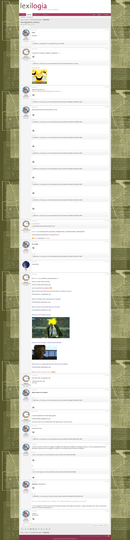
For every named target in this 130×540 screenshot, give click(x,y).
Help (102, 536)
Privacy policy (97, 536)
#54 (108, 481)
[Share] (105, 30)
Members (45, 14)
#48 (108, 274)
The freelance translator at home (43, 372)
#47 (108, 261)
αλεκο (36, 238)
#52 (108, 425)
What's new (37, 14)
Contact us (82, 536)
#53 (108, 444)
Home (23, 14)
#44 (108, 107)
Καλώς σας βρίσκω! (44, 288)
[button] (41, 14)
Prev (23, 27)
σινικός (47, 238)
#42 (108, 48)
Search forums (30, 17)
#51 (108, 411)
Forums (29, 14)
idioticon (56, 234)
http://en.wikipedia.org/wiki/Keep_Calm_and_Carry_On (46, 91)
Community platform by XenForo (65, 538)
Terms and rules (89, 536)
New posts (23, 17)
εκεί (57, 278)
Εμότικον (34, 231)
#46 (108, 241)
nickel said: (35, 223)
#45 (108, 220)
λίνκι (37, 278)
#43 (108, 87)
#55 (108, 511)
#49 (108, 375)
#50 (108, 389)
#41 (108, 30)
